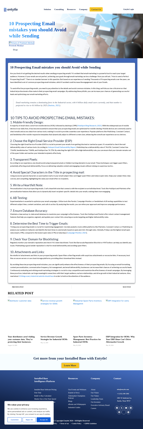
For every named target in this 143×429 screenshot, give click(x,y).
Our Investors (95, 402)
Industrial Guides (74, 407)
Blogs (15, 49)
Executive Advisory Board (100, 405)
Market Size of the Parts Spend (45, 399)
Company (83, 9)
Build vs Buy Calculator (42, 396)
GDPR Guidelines (91, 423)
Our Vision (95, 393)
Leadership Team (97, 399)
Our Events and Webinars (77, 390)
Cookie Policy (76, 423)
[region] (29, 413)
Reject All (29, 420)
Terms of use (64, 423)
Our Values (95, 396)
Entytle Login (128, 9)
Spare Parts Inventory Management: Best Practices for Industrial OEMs (87, 339)
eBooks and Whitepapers (77, 404)
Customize (15, 420)
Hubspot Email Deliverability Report (62, 147)
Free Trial (37, 393)
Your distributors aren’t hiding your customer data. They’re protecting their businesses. (21, 339)
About (93, 390)
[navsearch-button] (137, 9)
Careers (93, 408)
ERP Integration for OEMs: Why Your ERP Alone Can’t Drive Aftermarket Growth (120, 339)
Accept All (43, 420)
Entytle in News (74, 393)
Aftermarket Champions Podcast (76, 397)
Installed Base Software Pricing (45, 390)
